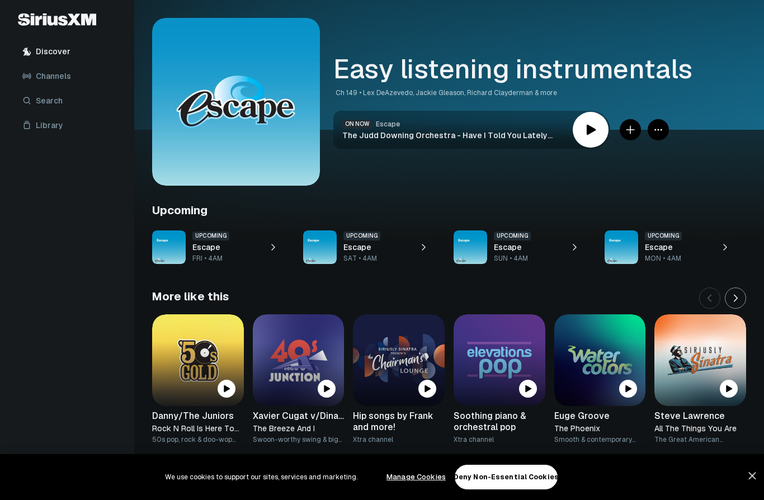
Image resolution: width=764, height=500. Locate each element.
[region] (382, 477)
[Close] (752, 476)
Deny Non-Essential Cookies (506, 477)
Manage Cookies (416, 477)
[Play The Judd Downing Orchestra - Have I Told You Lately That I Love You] (591, 130)
